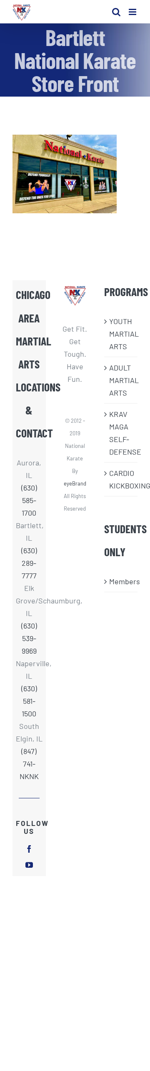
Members (121, 581)
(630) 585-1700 (29, 500)
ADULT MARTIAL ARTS (121, 380)
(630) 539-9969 (29, 638)
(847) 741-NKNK (29, 763)
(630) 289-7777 (29, 563)
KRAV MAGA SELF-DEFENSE (121, 432)
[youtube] (29, 865)
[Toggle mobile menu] (133, 12)
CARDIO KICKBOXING (121, 479)
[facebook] (29, 849)
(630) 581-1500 (29, 701)
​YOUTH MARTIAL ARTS (121, 334)
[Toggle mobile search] (116, 12)
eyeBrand (75, 483)
